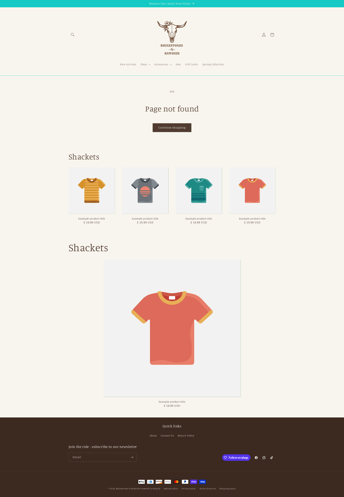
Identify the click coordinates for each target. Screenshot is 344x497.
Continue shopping (172, 127)
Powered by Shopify (150, 488)
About (153, 435)
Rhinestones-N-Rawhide (128, 488)
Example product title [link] (91, 218)
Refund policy (171, 488)
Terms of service (207, 488)
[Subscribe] (132, 457)
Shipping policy (227, 488)
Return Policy (186, 435)
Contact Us (167, 435)
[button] (73, 35)
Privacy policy (188, 488)
